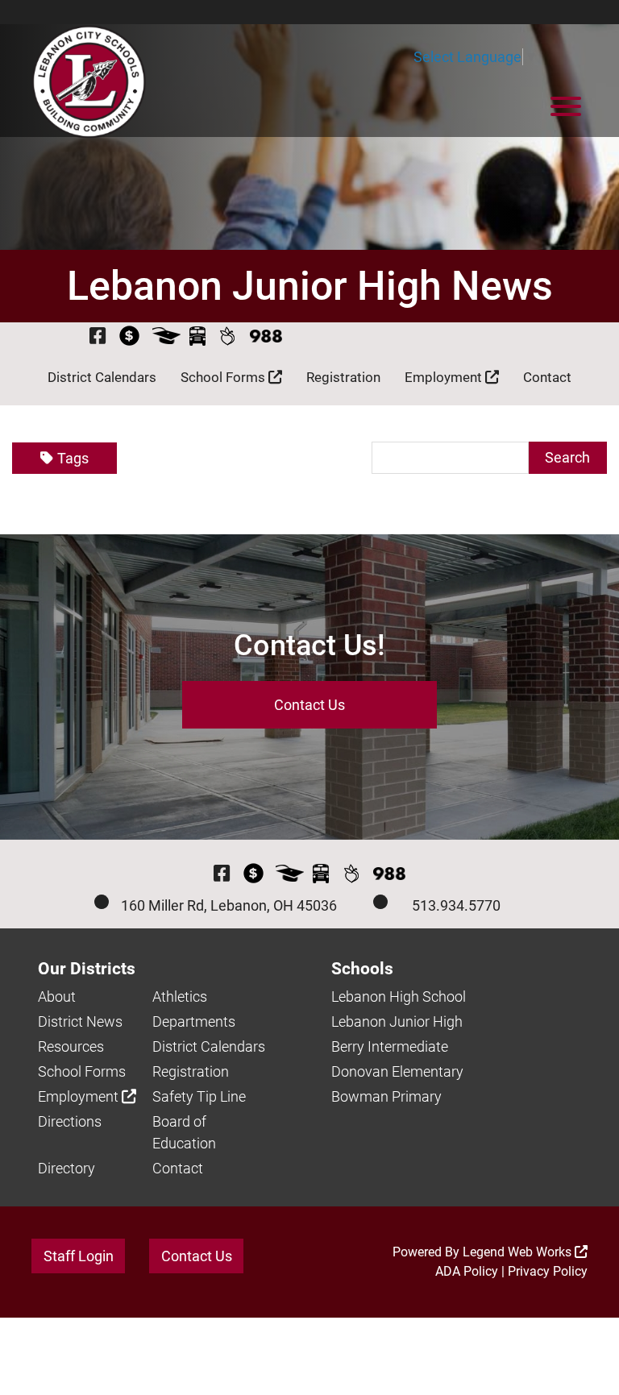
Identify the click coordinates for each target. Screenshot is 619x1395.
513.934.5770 (456, 905)
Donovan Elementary (397, 1071)
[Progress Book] (166, 335)
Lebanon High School (398, 996)
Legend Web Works (519, 1252)
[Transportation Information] (197, 335)
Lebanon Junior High (397, 1021)
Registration (343, 377)
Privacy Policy (548, 1271)
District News (80, 1021)
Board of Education (184, 1132)
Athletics (179, 996)
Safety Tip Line (199, 1096)
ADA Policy (466, 1271)
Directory (66, 1168)
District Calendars (102, 377)
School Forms (224, 377)
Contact (547, 377)
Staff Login (79, 1256)
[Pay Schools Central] (130, 335)
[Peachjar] (227, 335)
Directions (70, 1121)
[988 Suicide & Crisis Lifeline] (266, 336)
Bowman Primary (386, 1096)
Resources (71, 1046)
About (57, 996)
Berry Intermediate (389, 1046)
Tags (73, 458)
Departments (193, 1021)
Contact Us (309, 704)
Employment (445, 377)
